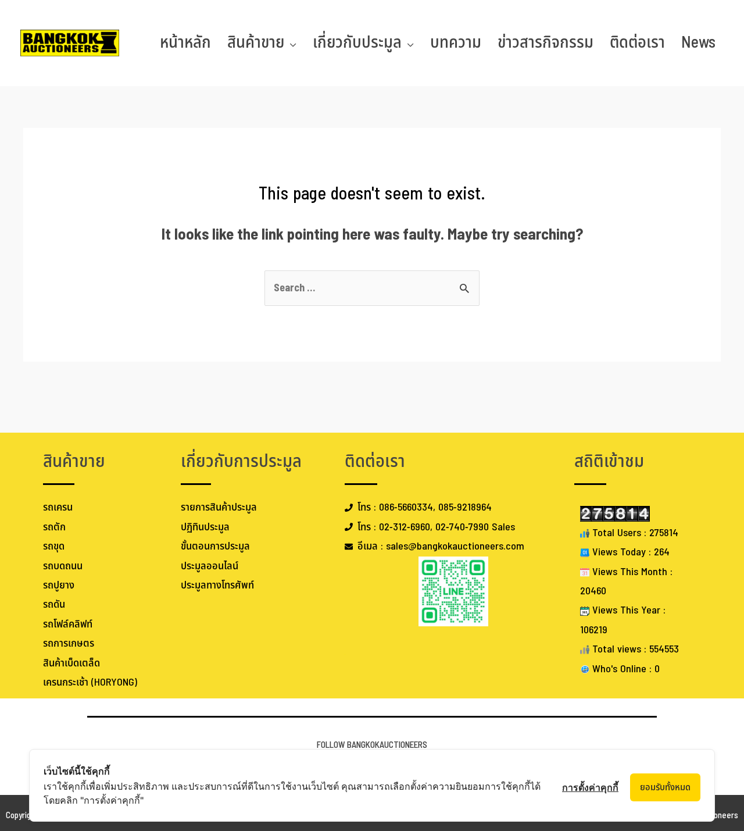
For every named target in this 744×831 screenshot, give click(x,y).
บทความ (455, 42)
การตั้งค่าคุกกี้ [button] (590, 787)
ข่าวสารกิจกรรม (545, 42)
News (698, 42)
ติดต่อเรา (637, 42)
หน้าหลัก (185, 42)
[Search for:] (372, 288)
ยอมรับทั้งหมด (665, 787)
